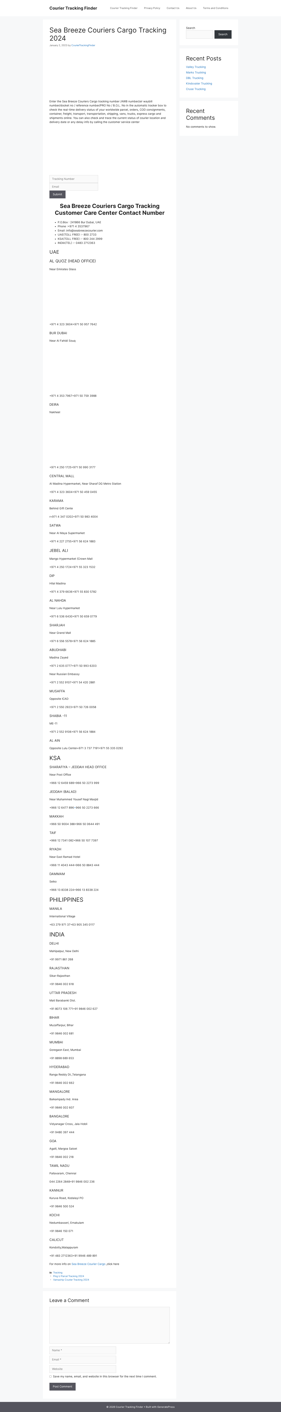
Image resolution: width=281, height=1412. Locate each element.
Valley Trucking (196, 67)
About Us (191, 8)
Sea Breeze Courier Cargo (88, 1264)
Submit (57, 194)
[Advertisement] (109, 75)
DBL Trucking (194, 78)
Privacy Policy (152, 8)
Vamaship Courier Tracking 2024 (71, 1279)
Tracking (57, 1272)
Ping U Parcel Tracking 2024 (68, 1276)
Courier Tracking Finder (73, 8)
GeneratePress (166, 1406)
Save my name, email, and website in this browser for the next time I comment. (105, 1376)
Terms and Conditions (215, 8)
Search (190, 28)
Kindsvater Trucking (199, 83)
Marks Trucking (196, 72)
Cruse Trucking (196, 89)
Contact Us (173, 8)
